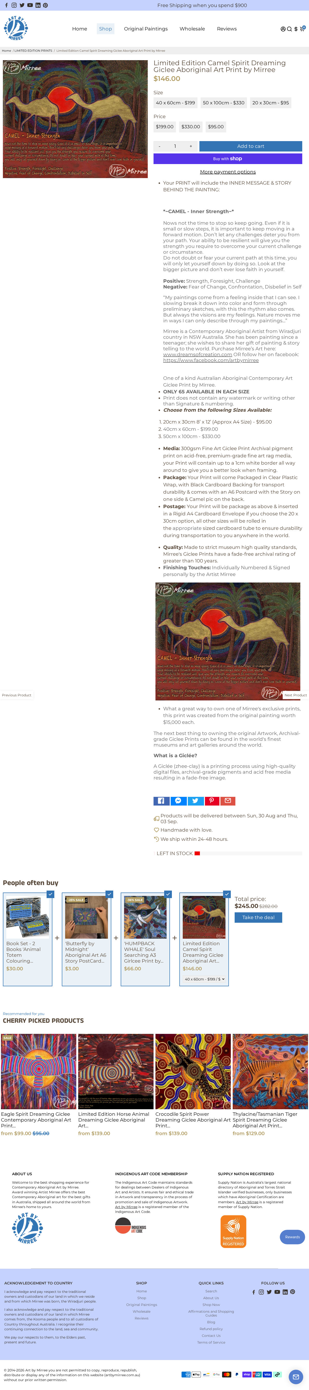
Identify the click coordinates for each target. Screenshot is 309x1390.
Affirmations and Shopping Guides (211, 1313)
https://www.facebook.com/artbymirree (211, 360)
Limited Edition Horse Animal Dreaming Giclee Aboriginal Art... (113, 1120)
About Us (211, 1298)
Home (79, 29)
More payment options (228, 172)
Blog (211, 1322)
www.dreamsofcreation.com (197, 354)
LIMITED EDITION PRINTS (33, 50)
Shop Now (211, 1305)
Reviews (227, 29)
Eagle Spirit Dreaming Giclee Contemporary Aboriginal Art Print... (36, 1120)
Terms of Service (211, 1342)
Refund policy (211, 1329)
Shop (105, 29)
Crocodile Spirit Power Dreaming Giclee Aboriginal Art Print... (193, 1120)
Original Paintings (146, 29)
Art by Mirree (126, 1207)
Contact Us (211, 1336)
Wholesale (192, 29)
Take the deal (258, 917)
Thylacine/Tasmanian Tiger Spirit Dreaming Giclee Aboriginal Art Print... (265, 1120)
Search (211, 1291)
